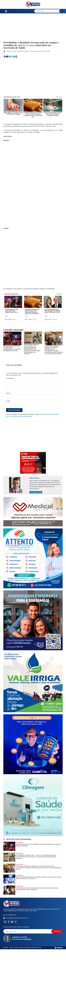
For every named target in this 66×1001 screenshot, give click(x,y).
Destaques (34, 51)
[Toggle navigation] (6, 11)
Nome (8, 393)
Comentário (10, 378)
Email (8, 401)
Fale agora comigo (35, 492)
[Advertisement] (33, 28)
